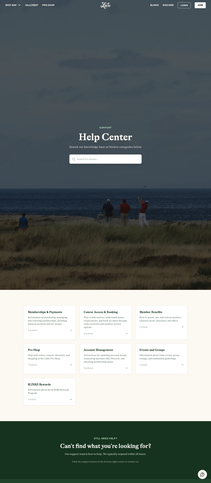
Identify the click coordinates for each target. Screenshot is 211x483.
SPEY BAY (11, 5)
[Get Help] (202, 474)
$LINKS (154, 5)
